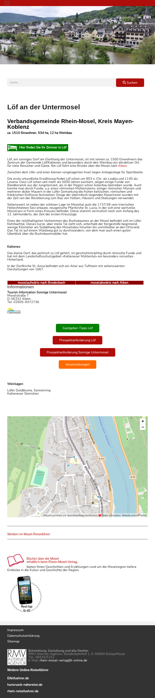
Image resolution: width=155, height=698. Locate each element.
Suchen (131, 82)
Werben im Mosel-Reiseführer (28, 534)
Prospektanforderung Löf (77, 340)
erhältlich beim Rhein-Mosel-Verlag (52, 562)
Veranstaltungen (77, 364)
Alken (122, 166)
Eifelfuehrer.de (18, 678)
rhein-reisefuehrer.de (23, 691)
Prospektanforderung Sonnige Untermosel (78, 352)
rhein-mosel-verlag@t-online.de (63, 660)
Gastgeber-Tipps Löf (78, 328)
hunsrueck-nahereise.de (24, 684)
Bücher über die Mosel (43, 558)
